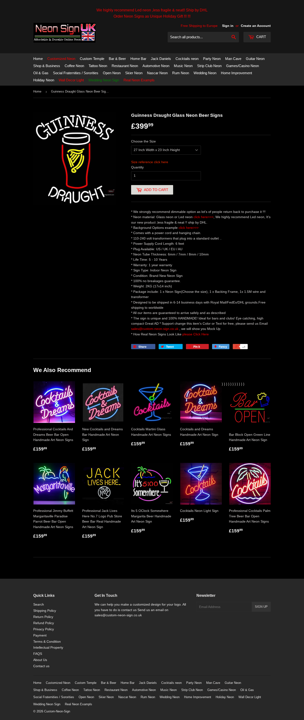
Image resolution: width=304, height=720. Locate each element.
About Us (40, 660)
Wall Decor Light (71, 80)
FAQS (37, 654)
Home (38, 59)
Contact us (41, 666)
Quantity (137, 167)
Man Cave (233, 59)
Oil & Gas (40, 73)
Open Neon (112, 73)
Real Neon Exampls (139, 80)
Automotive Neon (155, 66)
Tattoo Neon (98, 66)
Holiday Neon (43, 80)
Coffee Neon (74, 66)
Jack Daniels (161, 59)
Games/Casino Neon (242, 66)
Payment (40, 635)
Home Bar (138, 59)
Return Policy (43, 617)
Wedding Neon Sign (103, 80)
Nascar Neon (157, 73)
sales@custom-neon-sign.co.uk (155, 329)
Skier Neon (133, 73)
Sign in (227, 26)
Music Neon (183, 66)
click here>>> (204, 217)
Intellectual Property (48, 647)
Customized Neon (61, 59)
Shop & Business (46, 66)
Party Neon (212, 59)
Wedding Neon (205, 73)
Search (38, 604)
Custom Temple (92, 59)
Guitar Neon (255, 59)
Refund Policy (43, 623)
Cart (260, 37)
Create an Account (256, 26)
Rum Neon (180, 73)
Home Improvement (236, 73)
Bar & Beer (117, 59)
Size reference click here (149, 162)
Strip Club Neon (209, 66)
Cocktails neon (187, 59)
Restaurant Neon (125, 66)
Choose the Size (143, 141)
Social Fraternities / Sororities (75, 73)
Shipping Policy (44, 610)
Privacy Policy (43, 629)
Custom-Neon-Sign (57, 711)
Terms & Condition (47, 641)
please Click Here (195, 334)
